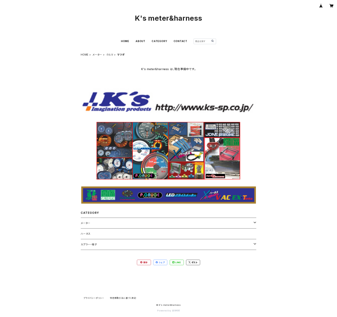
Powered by (164, 310)
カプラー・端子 (89, 244)
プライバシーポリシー (94, 298)
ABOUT (140, 41)
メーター (97, 54)
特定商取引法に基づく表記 (123, 298)
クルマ (109, 54)
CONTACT (180, 41)
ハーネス (86, 233)
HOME (125, 41)
